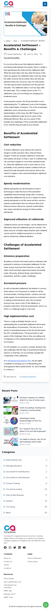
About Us (7, 558)
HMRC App (8, 591)
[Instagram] (10, 547)
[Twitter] (14, 547)
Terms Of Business (34, 558)
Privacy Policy (32, 561)
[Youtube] (24, 547)
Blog (15, 41)
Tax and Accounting (11, 58)
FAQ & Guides (9, 578)
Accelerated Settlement (27, 377)
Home (8, 41)
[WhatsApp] (46, 605)
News (8, 513)
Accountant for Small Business (18, 472)
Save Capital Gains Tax (12, 582)
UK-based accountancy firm (19, 361)
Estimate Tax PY (10, 594)
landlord (9, 501)
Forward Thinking (13, 483)
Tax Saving (10, 507)
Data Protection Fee (14, 460)
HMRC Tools (8, 597)
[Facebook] (5, 547)
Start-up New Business (15, 495)
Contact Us (8, 561)
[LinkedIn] (19, 547)
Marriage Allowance (14, 466)
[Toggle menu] (45, 4)
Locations (7, 568)
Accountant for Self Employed (18, 477)
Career (6, 565)
